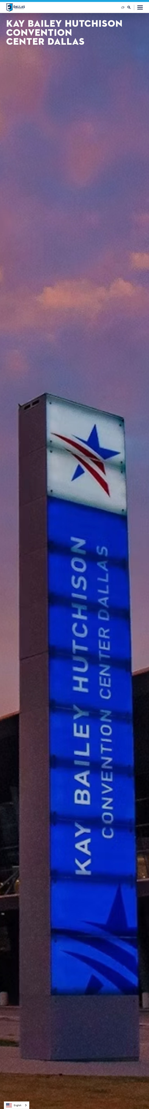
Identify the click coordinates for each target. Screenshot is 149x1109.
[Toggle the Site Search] (130, 7)
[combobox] (16, 1105)
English (17, 1105)
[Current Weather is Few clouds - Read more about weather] (122, 7)
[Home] (15, 7)
